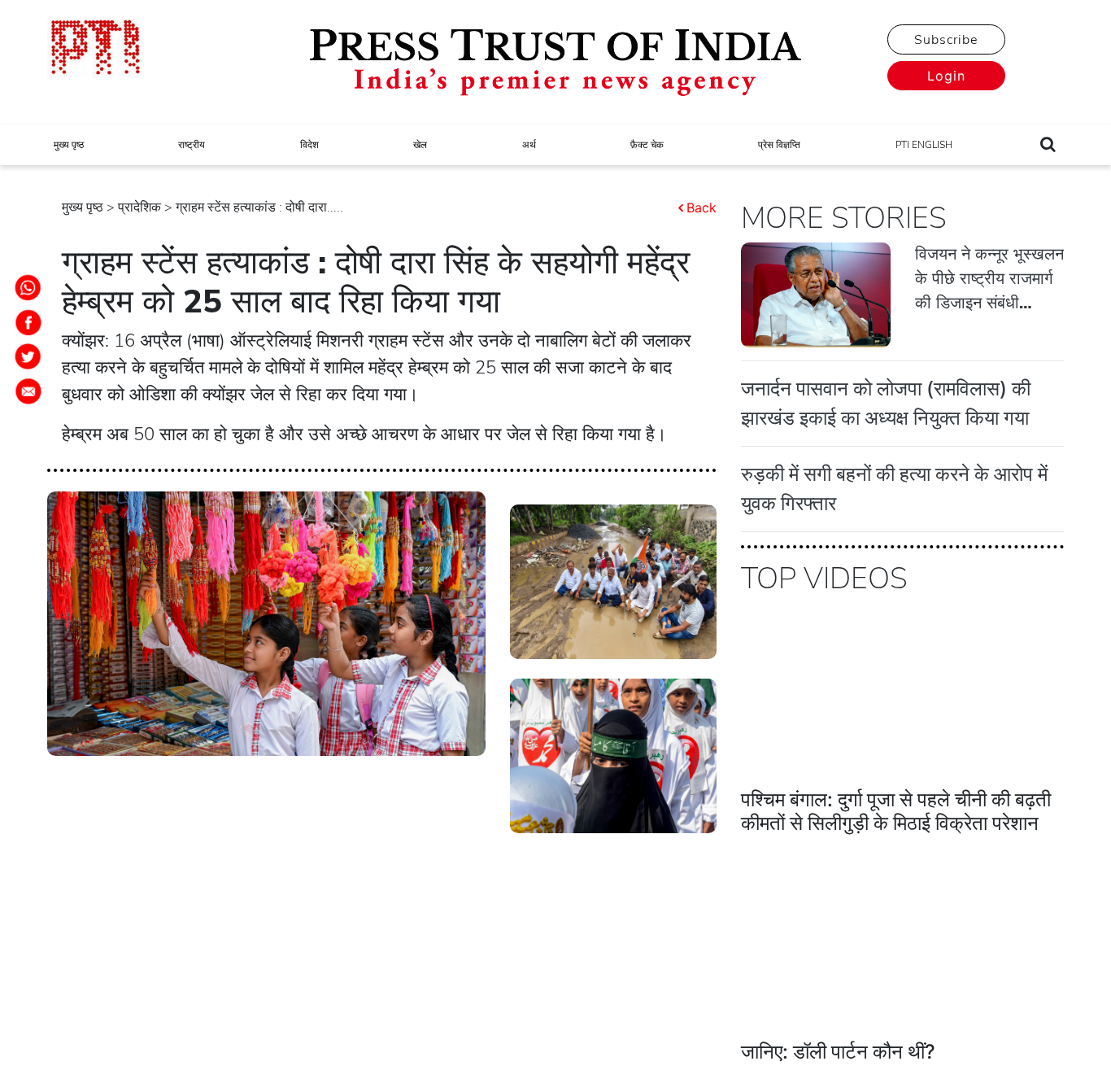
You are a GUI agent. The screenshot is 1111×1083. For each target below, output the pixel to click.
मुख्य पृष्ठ (69, 144)
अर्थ (529, 144)
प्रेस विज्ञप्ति (779, 144)
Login (946, 76)
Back (701, 207)
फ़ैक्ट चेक (647, 144)
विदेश (309, 144)
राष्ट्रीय (191, 144)
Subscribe (946, 40)
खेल (420, 144)
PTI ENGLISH (923, 144)
